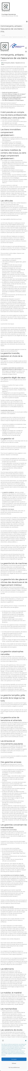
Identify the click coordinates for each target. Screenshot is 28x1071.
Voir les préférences (14, 1067)
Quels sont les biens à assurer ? (10, 92)
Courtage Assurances (8, 14)
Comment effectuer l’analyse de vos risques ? (14, 94)
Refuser (14, 1063)
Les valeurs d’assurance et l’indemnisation (13, 100)
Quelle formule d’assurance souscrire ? (12, 95)
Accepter (14, 1059)
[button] (26, 1040)
